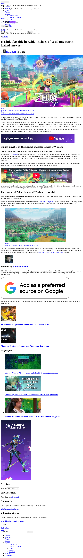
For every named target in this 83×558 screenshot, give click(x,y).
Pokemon (12, 552)
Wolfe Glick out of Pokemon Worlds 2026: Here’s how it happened (32, 416)
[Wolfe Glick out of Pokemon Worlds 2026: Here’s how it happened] (43, 406)
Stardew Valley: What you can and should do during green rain (31, 373)
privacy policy (15, 497)
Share (2, 108)
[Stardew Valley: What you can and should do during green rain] (43, 362)
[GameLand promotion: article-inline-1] (37, 142)
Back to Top (5, 528)
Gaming (7, 6)
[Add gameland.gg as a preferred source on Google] (35, 298)
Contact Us (8, 555)
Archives (4, 488)
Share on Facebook (7, 110)
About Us (8, 25)
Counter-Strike (13, 16)
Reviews (7, 12)
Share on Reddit (29, 110)
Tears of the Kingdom (46, 202)
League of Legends (15, 17)
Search (30, 32)
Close (2, 530)
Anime (7, 10)
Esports (7, 14)
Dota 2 (11, 19)
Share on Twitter (18, 110)
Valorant (11, 550)
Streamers (8, 8)
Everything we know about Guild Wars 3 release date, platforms (31, 395)
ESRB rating (14, 154)
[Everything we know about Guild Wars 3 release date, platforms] (43, 384)
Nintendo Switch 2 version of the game (50, 252)
